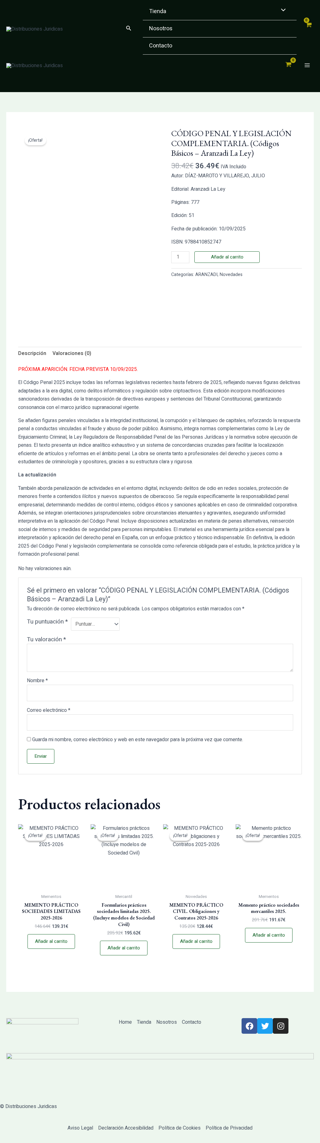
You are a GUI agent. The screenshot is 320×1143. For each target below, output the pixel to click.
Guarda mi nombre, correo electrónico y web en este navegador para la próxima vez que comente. (137, 739)
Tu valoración (46, 639)
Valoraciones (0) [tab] (71, 353)
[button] (129, 28)
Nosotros (160, 28)
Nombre (37, 680)
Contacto (160, 46)
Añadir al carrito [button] (51, 941)
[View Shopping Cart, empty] (308, 28)
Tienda (157, 11)
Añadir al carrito (227, 257)
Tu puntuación (47, 622)
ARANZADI (206, 274)
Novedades (231, 274)
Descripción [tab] (32, 353)
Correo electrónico (48, 710)
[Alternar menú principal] (307, 65)
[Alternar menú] (281, 10)
